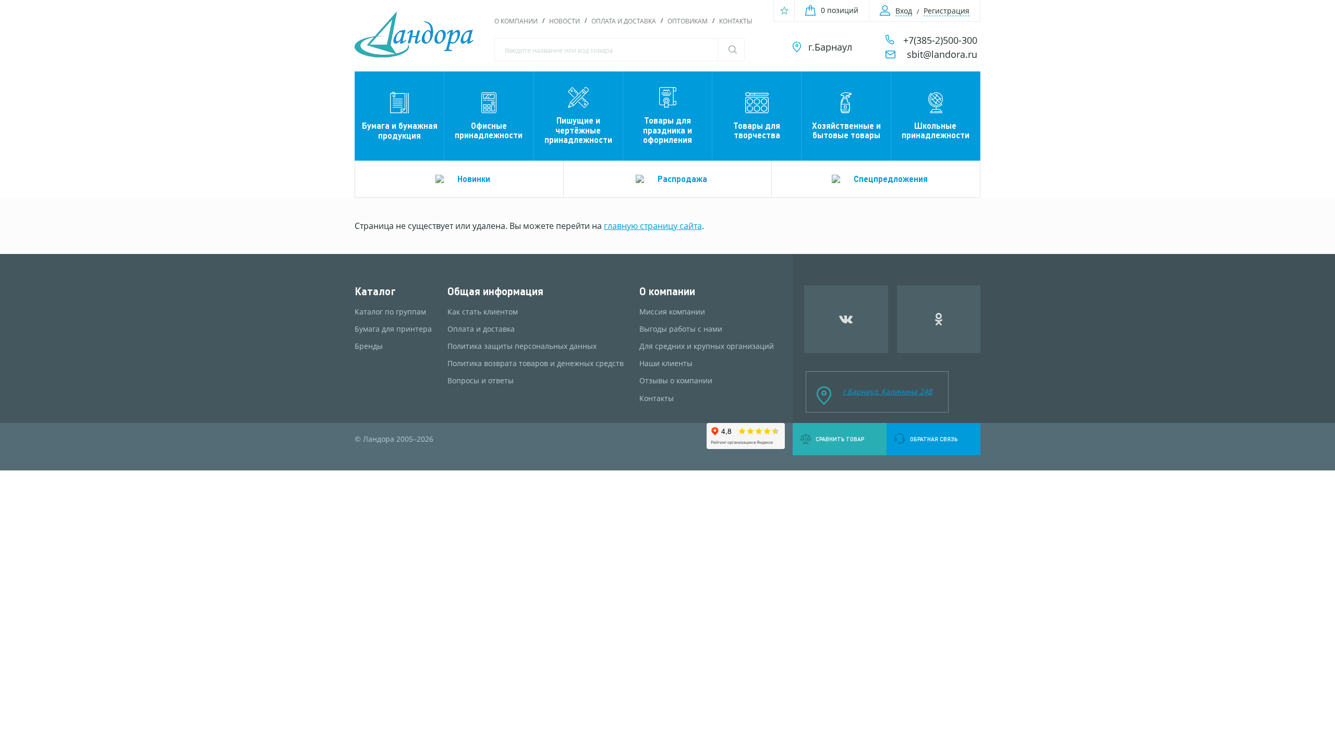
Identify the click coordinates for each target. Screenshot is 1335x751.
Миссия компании (672, 312)
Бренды (369, 346)
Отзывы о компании (675, 381)
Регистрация (946, 11)
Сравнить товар (840, 439)
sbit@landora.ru (942, 54)
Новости (564, 21)
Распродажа (682, 178)
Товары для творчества (756, 130)
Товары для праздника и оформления (667, 130)
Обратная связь (933, 439)
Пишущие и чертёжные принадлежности (578, 130)
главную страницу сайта (653, 226)
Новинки (473, 178)
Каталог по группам (390, 312)
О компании (516, 21)
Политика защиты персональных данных (522, 346)
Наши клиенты (666, 363)
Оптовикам (688, 21)
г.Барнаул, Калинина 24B (887, 391)
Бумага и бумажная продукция (400, 130)
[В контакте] (846, 319)
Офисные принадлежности (489, 130)
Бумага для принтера (393, 329)
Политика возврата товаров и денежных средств (535, 363)
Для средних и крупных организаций (706, 346)
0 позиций (839, 10)
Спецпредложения (891, 178)
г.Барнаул (830, 47)
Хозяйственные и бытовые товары (846, 130)
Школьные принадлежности (935, 130)
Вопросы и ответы (480, 381)
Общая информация (495, 291)
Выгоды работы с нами (680, 329)
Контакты (735, 21)
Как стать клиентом (482, 312)
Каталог (375, 291)
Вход (903, 11)
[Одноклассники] (939, 319)
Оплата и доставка (623, 21)
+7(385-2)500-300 (940, 40)
